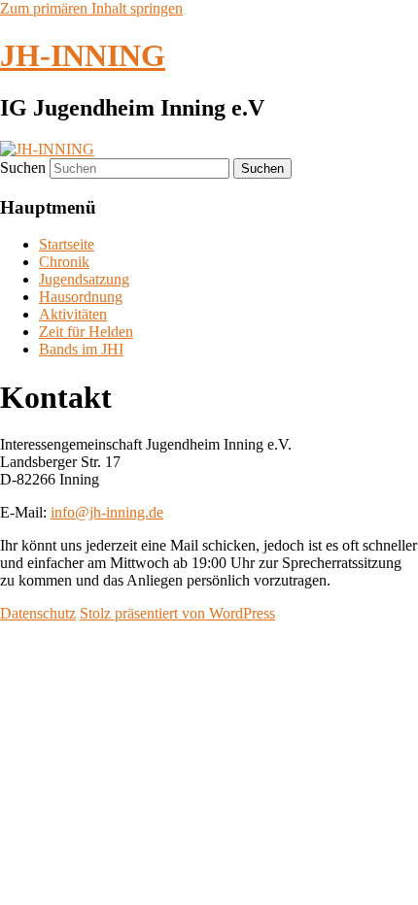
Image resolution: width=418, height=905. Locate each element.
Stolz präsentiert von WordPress (177, 613)
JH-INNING (82, 55)
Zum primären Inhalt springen (91, 8)
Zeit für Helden (86, 331)
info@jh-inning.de (107, 512)
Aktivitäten (73, 314)
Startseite (66, 244)
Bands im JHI (81, 349)
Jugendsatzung (84, 279)
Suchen (23, 167)
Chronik (64, 261)
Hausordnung (80, 296)
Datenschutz (38, 613)
